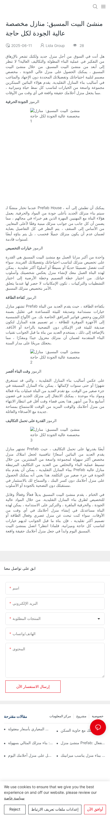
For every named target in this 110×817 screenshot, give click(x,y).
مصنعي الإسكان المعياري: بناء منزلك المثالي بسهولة (30, 742)
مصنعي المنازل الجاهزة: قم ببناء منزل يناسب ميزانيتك (83, 755)
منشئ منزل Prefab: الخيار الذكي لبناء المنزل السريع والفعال (83, 742)
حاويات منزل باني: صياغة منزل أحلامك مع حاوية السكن (83, 730)
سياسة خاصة (14, 798)
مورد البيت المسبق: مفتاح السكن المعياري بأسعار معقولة (29, 729)
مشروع (81, 716)
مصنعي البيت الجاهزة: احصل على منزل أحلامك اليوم (30, 755)
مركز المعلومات (60, 716)
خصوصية (97, 716)
